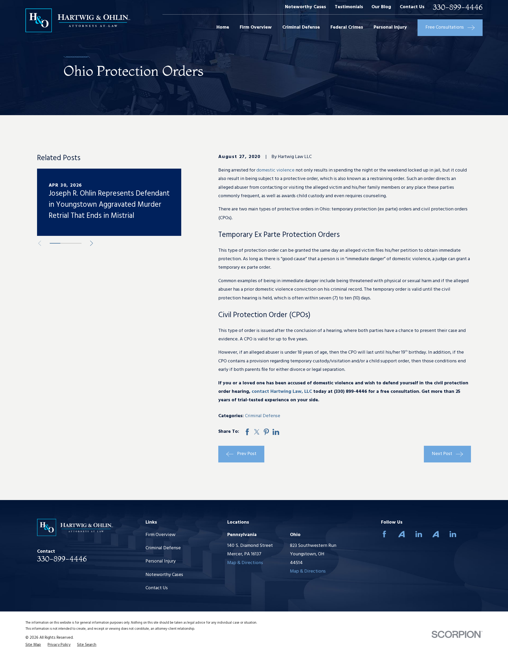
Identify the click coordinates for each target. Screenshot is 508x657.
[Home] (78, 20)
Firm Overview (160, 535)
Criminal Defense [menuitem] (301, 27)
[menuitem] (33, 645)
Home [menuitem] (222, 27)
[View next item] (91, 243)
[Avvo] (401, 534)
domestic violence (275, 170)
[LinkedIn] (418, 534)
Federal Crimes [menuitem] (346, 27)
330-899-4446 (458, 7)
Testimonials (349, 7)
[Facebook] (384, 534)
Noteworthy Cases (305, 7)
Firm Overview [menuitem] (256, 27)
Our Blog (381, 7)
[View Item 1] (55, 243)
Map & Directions (245, 563)
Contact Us (412, 7)
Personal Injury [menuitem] (390, 27)
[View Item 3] (76, 243)
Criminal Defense (262, 416)
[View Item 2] (65, 243)
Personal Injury (161, 561)
